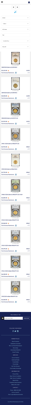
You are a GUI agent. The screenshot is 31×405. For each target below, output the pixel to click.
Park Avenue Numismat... (8, 72)
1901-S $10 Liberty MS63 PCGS (10, 143)
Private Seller (15, 364)
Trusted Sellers (15, 362)
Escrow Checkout (15, 357)
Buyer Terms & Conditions (15, 376)
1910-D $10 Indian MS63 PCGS (10, 220)
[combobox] (15, 18)
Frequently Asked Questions (15, 382)
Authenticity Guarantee (15, 343)
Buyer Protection (15, 341)
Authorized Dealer (15, 359)
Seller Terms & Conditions (15, 378)
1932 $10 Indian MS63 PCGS (9, 296)
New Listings (15, 347)
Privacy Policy (15, 374)
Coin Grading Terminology (15, 368)
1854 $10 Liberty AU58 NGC (9, 92)
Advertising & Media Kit (15, 350)
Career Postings (15, 352)
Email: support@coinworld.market (15, 394)
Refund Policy (15, 380)
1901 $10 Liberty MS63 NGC (9, 169)
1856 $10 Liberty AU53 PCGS (9, 118)
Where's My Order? (15, 384)
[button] (15, 12)
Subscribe (26, 318)
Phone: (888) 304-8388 (15, 390)
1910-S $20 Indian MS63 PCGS (10, 245)
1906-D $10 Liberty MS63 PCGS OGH (11, 194)
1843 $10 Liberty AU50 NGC (9, 67)
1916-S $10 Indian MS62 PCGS (10, 271)
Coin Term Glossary (15, 366)
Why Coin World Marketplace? (15, 345)
